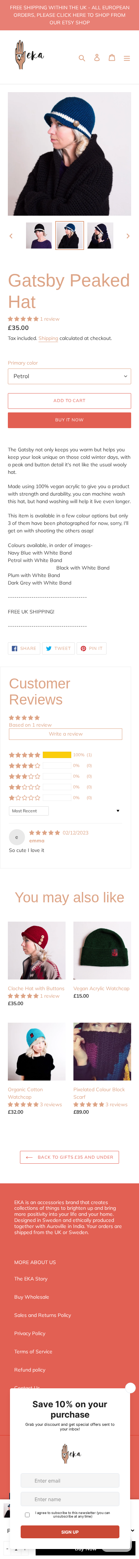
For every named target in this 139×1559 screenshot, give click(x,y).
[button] (24, 319)
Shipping (48, 338)
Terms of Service (33, 1351)
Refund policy (29, 1370)
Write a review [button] (66, 734)
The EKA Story (30, 1278)
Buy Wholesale (31, 1297)
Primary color (23, 363)
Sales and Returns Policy (42, 1315)
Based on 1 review (30, 725)
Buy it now (69, 419)
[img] (45, 832)
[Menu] (126, 57)
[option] (39, 235)
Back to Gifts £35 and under (74, 1157)
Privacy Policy (29, 1333)
